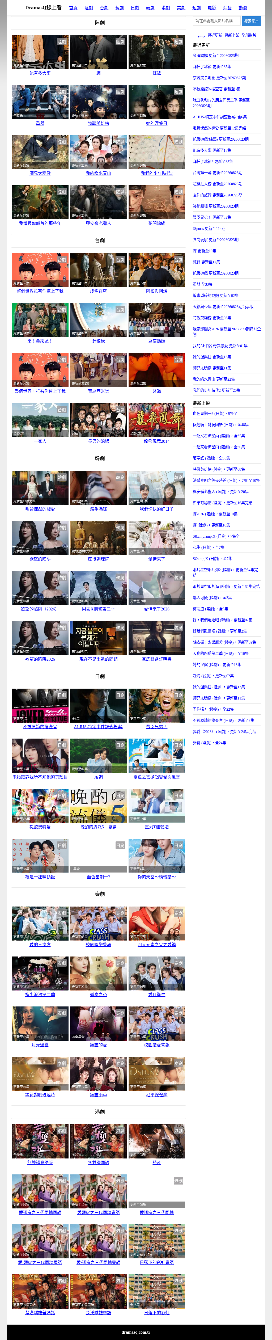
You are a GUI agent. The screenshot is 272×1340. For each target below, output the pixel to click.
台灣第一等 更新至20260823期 (217, 173)
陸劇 (88, 8)
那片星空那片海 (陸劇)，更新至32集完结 (226, 586)
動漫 (243, 8)
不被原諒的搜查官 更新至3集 (216, 89)
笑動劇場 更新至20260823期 (216, 206)
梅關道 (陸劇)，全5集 (210, 609)
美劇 (181, 8)
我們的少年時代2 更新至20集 (216, 390)
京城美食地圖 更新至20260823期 (219, 78)
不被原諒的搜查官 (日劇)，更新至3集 (223, 720)
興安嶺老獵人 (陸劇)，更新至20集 (221, 492)
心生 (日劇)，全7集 (208, 547)
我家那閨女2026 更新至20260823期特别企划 (227, 332)
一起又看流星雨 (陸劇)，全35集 (219, 436)
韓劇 (119, 8)
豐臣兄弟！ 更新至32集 (212, 217)
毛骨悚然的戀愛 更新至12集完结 (219, 128)
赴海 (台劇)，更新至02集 (213, 676)
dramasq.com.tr (136, 1332)
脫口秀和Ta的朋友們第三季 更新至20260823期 (221, 103)
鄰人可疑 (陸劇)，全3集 (212, 598)
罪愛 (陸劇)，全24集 (209, 743)
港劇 (166, 8)
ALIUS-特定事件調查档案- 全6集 (220, 117)
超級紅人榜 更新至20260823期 (217, 184)
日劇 (135, 8)
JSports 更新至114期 (209, 228)
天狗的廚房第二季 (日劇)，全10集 (221, 653)
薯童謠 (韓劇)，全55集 (211, 458)
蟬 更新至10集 (204, 251)
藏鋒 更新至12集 (206, 262)
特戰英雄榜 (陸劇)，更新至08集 (219, 469)
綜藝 (227, 8)
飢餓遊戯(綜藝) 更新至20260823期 (221, 139)
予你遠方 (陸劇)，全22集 (213, 709)
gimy (201, 35)
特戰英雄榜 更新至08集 (212, 318)
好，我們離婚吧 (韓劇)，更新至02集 (222, 620)
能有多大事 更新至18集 (212, 150)
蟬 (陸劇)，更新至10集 (211, 525)
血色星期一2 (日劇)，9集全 (215, 413)
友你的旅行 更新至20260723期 (217, 195)
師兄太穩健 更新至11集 (212, 368)
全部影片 (248, 35)
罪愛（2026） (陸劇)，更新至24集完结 (224, 732)
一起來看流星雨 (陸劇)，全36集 (219, 447)
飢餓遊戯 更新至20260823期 (216, 273)
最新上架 (231, 35)
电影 (212, 8)
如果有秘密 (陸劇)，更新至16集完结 (222, 503)
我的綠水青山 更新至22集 (214, 379)
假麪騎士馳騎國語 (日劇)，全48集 (221, 425)
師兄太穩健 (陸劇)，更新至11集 (219, 698)
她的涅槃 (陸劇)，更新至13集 (217, 665)
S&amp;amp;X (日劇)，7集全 (216, 536)
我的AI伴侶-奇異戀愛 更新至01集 (220, 346)
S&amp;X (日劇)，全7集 (212, 559)
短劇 (196, 8)
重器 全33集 (202, 284)
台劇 (104, 8)
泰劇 (150, 8)
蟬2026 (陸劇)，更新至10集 (215, 514)
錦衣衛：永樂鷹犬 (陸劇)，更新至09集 (224, 642)
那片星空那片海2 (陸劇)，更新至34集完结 (225, 573)
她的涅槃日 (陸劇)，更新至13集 (219, 687)
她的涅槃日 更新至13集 (212, 357)
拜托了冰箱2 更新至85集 (213, 161)
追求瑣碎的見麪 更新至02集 (216, 295)
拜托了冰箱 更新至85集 (212, 67)
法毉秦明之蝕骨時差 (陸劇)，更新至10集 (226, 480)
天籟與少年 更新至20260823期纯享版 (223, 307)
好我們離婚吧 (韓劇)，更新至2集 (220, 631)
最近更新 (214, 35)
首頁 (73, 8)
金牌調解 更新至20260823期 (216, 55)
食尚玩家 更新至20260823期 (216, 240)
